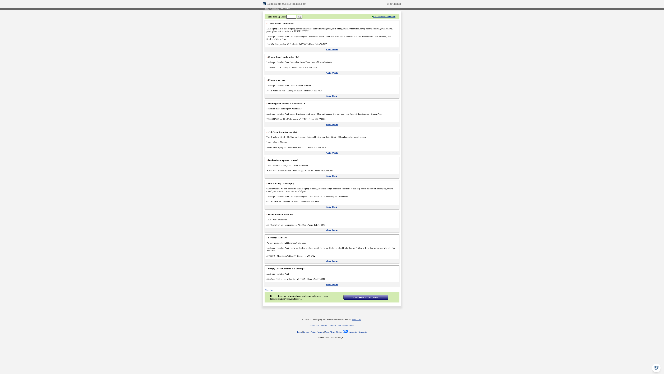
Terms (299, 332)
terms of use (356, 320)
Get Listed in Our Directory (384, 16)
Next (267, 290)
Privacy (306, 332)
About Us (353, 332)
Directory (275, 9)
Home (267, 9)
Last (271, 290)
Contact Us (362, 332)
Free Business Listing (346, 325)
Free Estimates (321, 325)
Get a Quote (332, 49)
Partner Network (317, 332)
